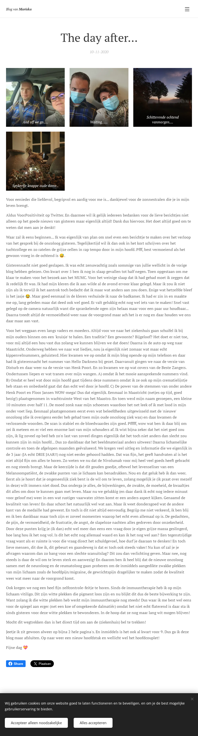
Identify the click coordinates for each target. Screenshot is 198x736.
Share (18, 664)
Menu (187, 9)
